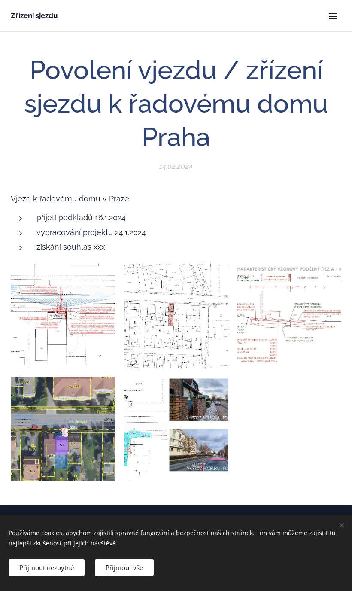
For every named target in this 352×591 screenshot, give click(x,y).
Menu (332, 15)
